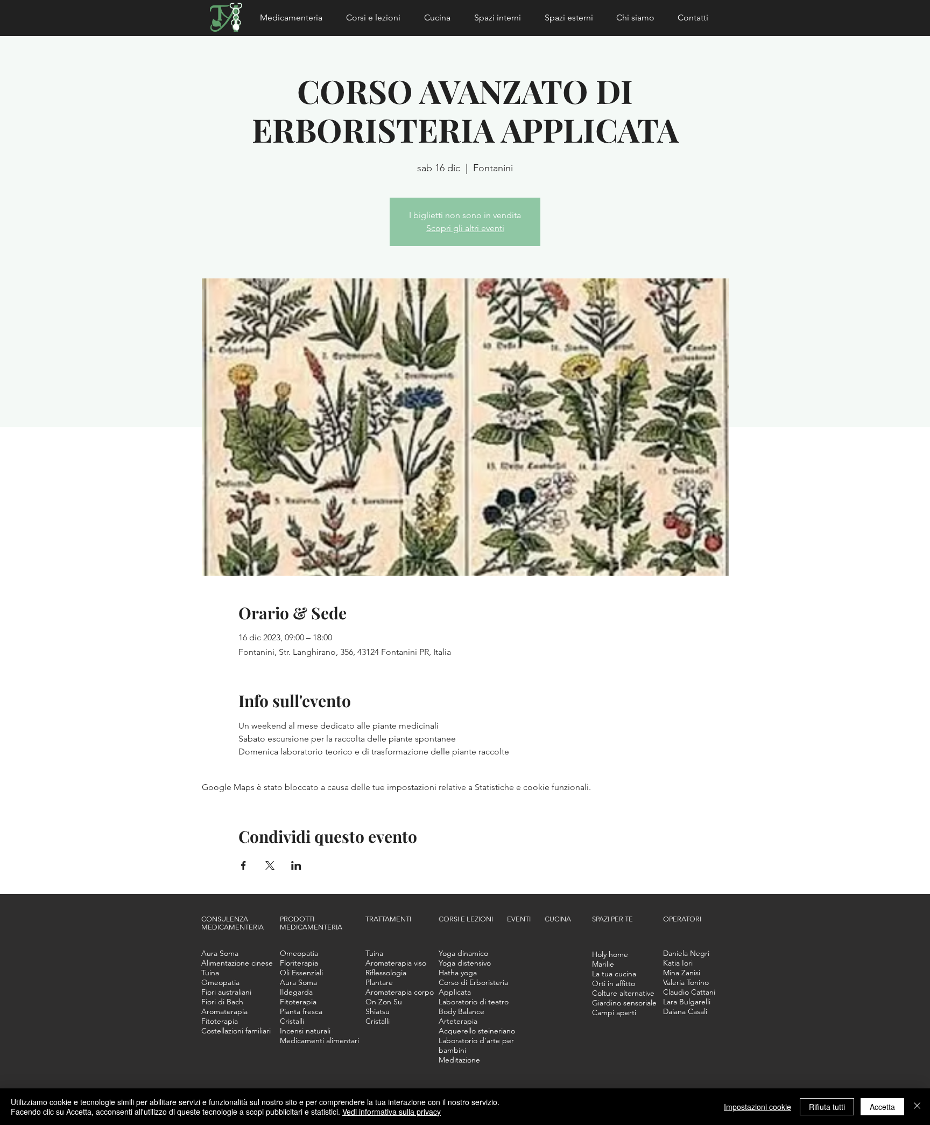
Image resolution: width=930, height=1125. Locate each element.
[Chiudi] (917, 1106)
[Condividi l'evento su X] (270, 865)
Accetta (882, 1106)
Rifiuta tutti (827, 1106)
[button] (295, 17)
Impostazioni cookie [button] (757, 1106)
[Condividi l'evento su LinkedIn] (296, 865)
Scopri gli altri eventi (465, 228)
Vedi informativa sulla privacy (391, 1111)
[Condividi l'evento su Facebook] (243, 865)
